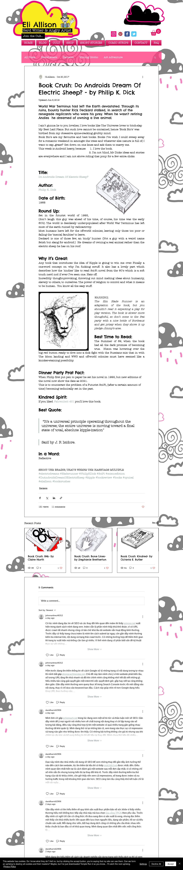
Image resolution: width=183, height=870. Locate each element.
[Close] (179, 864)
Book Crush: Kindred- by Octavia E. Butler (136, 558)
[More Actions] (142, 616)
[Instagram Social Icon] (113, 34)
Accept (171, 863)
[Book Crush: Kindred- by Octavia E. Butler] (138, 539)
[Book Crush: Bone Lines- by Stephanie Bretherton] (91, 539)
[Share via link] (61, 498)
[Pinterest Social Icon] (120, 34)
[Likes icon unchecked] (47, 655)
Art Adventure (113, 57)
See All (155, 523)
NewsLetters (49, 57)
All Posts (29, 57)
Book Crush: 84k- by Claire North (41, 558)
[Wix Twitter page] (134, 34)
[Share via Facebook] (40, 498)
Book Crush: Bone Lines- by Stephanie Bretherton (90, 558)
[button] (33, 36)
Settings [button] (143, 863)
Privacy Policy (9, 866)
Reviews (68, 57)
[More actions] (142, 77)
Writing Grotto (88, 57)
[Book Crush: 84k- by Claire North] (45, 539)
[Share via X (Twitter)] (47, 498)
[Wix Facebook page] (127, 34)
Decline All (156, 863)
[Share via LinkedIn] (54, 498)
